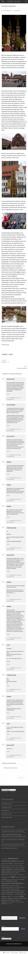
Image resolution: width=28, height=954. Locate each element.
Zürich (10, 903)
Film (20, 871)
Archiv (3, 937)
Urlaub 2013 (10, 898)
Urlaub (10, 354)
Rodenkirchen (17, 890)
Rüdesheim (22, 890)
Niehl (24, 883)
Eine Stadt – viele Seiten (14, 1)
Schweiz (3, 894)
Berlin (10, 863)
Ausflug (13, 861)
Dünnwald (17, 867)
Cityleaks (20, 865)
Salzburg (15, 892)
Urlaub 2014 (16, 898)
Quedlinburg (3, 888)
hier (24, 303)
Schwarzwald (20, 892)
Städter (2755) (5, 810)
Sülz (9, 896)
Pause (14, 887)
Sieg (14, 894)
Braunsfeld (11, 865)
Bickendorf (15, 863)
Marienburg (13, 879)
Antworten (11, 399)
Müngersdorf (9, 881)
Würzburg (22, 901)
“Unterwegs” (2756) (6, 807)
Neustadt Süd (17, 883)
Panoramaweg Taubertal (6, 887)
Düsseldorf (22, 867)
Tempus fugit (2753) (6, 817)
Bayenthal (21, 861)
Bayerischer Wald (4, 863)
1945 (2, 858)
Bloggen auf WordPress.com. (14, 943)
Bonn (8, 865)
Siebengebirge (10, 894)
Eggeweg (3, 869)
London (9, 879)
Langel (21, 877)
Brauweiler (16, 865)
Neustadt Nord (6, 883)
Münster (15, 881)
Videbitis (18, 10)
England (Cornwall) (19, 869)
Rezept (17, 888)
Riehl (12, 890)
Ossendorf (17, 885)
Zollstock (3, 903)
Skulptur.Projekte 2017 (21, 894)
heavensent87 (10, 555)
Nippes (3, 885)
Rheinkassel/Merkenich (5, 890)
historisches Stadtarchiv (13, 874)
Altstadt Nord (12, 858)
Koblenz (8, 877)
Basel (17, 861)
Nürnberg (4, 354)
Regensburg (13, 888)
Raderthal (8, 888)
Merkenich (22, 879)
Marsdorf (18, 879)
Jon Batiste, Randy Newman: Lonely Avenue (12, 831)
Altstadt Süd (5, 861)
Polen (17, 887)
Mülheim (3, 881)
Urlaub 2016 (4, 900)
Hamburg (12, 872)
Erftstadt (13, 871)
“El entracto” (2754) (6, 814)
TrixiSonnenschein (11, 528)
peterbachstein (11, 379)
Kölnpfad (17, 877)
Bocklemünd (3, 865)
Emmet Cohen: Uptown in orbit (9, 848)
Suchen (3, 926)
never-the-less (10, 436)
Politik (21, 887)
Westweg (13, 901)
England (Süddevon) (6, 871)
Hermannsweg (4, 874)
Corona (3, 867)
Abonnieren (22, 918)
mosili (8, 645)
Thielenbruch (15, 896)
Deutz (8, 867)
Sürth (12, 896)
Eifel (13, 869)
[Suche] (24, 1)
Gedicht (3, 872)
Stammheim (4, 896)
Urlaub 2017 (11, 900)
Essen (17, 871)
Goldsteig (8, 872)
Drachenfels (12, 867)
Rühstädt (3, 892)
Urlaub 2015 (23, 898)
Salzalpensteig (9, 892)
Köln (13, 877)
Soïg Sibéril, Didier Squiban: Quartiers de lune (12, 844)
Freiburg (23, 871)
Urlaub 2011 (4, 898)
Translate (12, 791)
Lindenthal (4, 879)
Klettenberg (4, 877)
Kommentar (20, 777)
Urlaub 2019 (4, 902)
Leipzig (24, 877)
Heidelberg (17, 872)
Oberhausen (12, 885)
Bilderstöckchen (21, 863)
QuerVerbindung (11, 404)
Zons (8, 903)
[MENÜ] (2, 1)
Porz (24, 887)
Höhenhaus (20, 874)
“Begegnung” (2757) (6, 803)
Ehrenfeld (8, 869)
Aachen (5, 858)
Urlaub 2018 (18, 900)
